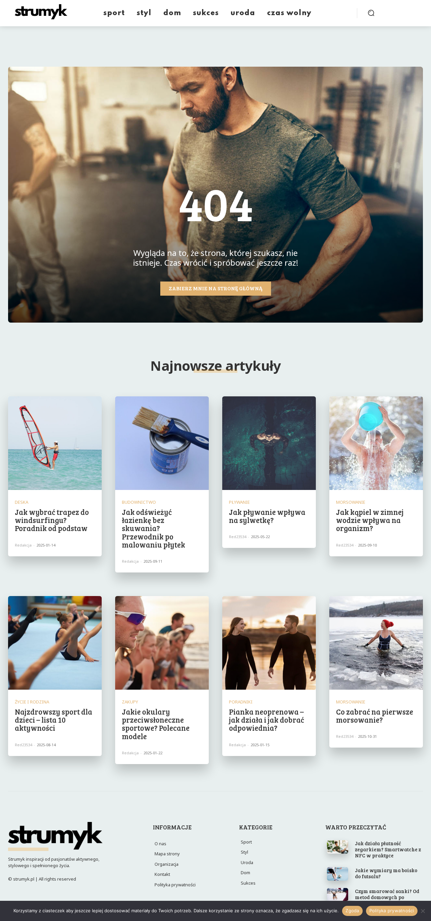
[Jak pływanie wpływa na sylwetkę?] (269, 443)
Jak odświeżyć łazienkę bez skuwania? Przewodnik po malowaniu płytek (153, 528)
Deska (21, 502)
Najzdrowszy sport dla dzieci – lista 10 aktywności (53, 719)
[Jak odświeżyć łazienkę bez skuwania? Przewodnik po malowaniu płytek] (162, 443)
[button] (371, 13)
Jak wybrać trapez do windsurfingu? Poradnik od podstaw (52, 520)
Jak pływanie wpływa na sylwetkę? (267, 516)
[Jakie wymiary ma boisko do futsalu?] (337, 874)
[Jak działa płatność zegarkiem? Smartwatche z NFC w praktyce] (337, 847)
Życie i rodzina (32, 702)
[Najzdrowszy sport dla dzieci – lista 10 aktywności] (55, 643)
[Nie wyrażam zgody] (422, 911)
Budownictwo (139, 502)
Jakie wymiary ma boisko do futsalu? (386, 873)
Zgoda (352, 910)
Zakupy (130, 702)
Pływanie (239, 502)
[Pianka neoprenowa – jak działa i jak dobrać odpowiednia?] (269, 643)
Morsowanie (350, 502)
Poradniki (241, 702)
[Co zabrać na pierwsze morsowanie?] (376, 643)
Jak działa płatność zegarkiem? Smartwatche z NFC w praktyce (388, 849)
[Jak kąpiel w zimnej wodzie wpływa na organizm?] (376, 443)
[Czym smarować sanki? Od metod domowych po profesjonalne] (337, 894)
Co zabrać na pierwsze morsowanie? (374, 715)
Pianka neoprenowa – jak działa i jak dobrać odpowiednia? (266, 719)
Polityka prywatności (391, 910)
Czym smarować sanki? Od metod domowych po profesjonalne (387, 897)
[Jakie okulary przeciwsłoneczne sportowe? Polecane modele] (162, 643)
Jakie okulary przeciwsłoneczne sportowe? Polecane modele (156, 723)
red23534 (237, 536)
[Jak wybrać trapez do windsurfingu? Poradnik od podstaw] (55, 443)
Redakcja (23, 545)
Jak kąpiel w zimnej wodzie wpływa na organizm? (370, 520)
